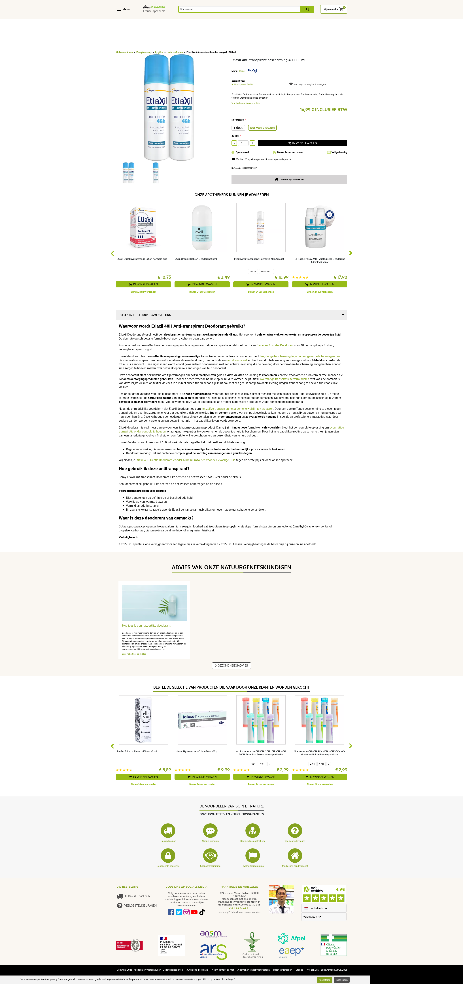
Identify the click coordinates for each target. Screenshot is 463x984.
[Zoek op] (307, 9)
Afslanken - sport (287, 17)
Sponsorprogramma (210, 866)
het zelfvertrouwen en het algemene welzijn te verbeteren (237, 409)
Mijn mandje (331, 9)
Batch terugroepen (282, 969)
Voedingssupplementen (131, 17)
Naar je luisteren (210, 841)
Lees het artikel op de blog (134, 653)
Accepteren (324, 979)
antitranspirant (239, 84)
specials (359, 17)
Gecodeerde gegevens (168, 866)
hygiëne (159, 52)
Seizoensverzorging (267, 17)
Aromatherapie (200, 17)
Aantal (235, 136)
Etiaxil (242, 71)
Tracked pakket (168, 841)
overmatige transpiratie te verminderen (284, 379)
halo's (250, 84)
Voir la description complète (246, 103)
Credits (299, 969)
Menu (126, 9)
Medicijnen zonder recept (295, 866)
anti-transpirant (237, 360)
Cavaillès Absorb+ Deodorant (275, 345)
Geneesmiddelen (222, 17)
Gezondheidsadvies (233, 665)
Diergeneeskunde (328, 17)
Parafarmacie (244, 17)
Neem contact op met (223, 969)
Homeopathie (180, 17)
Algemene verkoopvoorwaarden (253, 969)
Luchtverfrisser (175, 52)
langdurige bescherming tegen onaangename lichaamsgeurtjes (300, 356)
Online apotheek (124, 52)
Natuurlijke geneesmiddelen (158, 17)
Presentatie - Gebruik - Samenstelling (145, 315)
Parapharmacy (144, 52)
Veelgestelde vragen (294, 841)
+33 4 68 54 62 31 (239, 908)
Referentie (238, 119)
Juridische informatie (197, 969)
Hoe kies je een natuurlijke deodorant (146, 626)
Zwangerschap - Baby (305, 17)
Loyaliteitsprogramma (252, 866)
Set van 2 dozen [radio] (262, 128)
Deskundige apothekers (252, 841)
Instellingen (342, 979)
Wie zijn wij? (313, 969)
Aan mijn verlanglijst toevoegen (310, 84)
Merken (346, 17)
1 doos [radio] (238, 128)
